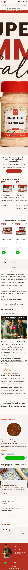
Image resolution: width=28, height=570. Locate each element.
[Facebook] (9, 568)
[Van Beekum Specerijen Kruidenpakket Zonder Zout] (21, 230)
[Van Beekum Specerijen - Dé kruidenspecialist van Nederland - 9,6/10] (9, 2)
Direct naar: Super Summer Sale (14, 171)
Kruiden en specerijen (8, 365)
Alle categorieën (4, 214)
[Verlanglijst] (23, 2)
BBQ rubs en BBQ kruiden (9, 370)
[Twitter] (11, 568)
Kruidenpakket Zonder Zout (20, 242)
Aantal (3, 458)
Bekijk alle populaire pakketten (8, 221)
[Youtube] (18, 568)
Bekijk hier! (16, 11)
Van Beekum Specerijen (6, 239)
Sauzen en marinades (8, 369)
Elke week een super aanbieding (8, 419)
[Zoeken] (25, 5)
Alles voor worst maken (8, 372)
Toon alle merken (5, 540)
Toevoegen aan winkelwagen (15, 458)
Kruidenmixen (6, 367)
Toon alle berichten (5, 524)
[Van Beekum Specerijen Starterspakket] (7, 230)
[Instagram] (14, 568)
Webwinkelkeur (20, 562)
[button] (12, 267)
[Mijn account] (21, 2)
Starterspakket (4, 241)
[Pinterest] (16, 568)
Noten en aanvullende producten (11, 373)
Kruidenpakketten (7, 368)
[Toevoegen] (4, 252)
